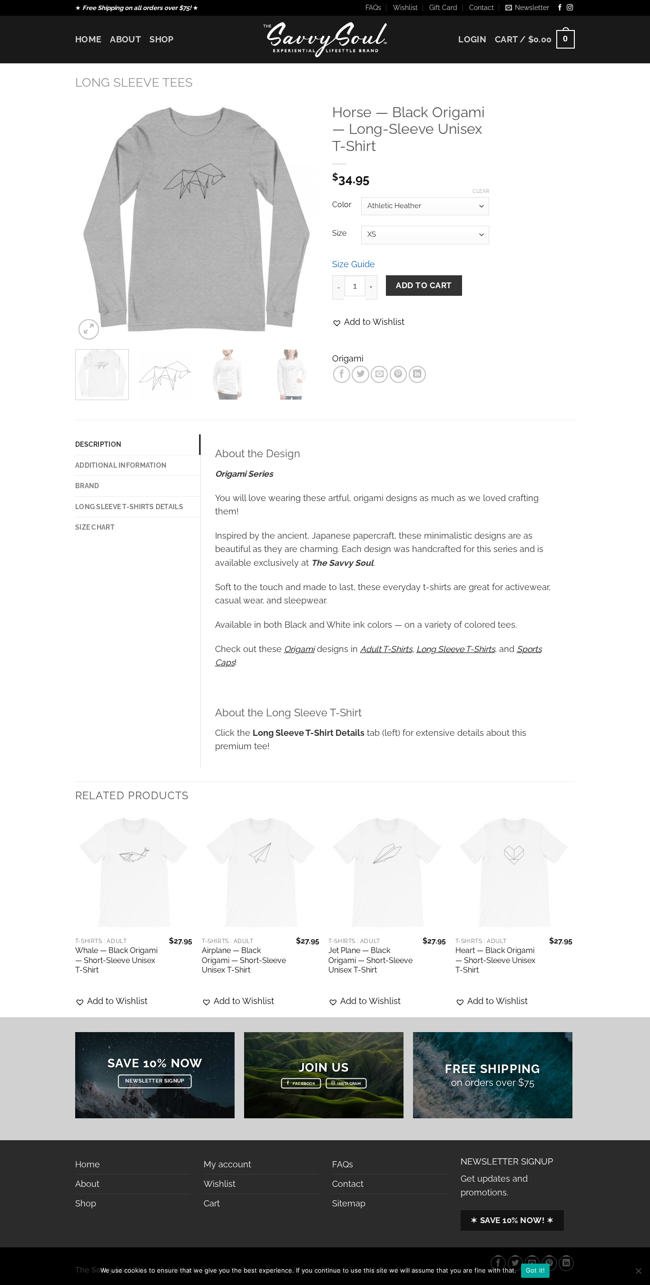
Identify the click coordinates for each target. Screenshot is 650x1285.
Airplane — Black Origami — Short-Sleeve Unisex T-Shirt (244, 960)
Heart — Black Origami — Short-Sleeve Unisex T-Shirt (495, 960)
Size (339, 234)
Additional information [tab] (121, 465)
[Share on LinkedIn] (417, 374)
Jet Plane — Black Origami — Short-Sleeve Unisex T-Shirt (370, 960)
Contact (481, 7)
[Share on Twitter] (360, 374)
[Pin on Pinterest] (398, 374)
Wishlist (405, 7)
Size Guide (353, 264)
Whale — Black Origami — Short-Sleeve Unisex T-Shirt (116, 960)
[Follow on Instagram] (570, 7)
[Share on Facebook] (341, 374)
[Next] (301, 220)
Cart (212, 1203)
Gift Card (443, 7)
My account (227, 1164)
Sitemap (348, 1203)
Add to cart (424, 285)
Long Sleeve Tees (134, 82)
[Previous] (91, 220)
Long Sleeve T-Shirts (455, 649)
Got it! (535, 1270)
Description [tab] (98, 444)
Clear (481, 191)
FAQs (373, 7)
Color (342, 205)
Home (88, 39)
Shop (161, 39)
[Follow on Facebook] (560, 7)
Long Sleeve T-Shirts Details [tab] (129, 507)
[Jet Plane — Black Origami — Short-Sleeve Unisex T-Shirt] (387, 873)
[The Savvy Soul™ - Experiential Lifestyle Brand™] (325, 39)
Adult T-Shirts (386, 649)
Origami (348, 358)
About (125, 39)
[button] (368, 322)
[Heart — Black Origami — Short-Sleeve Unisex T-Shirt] (514, 873)
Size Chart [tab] (95, 527)
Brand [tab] (87, 486)
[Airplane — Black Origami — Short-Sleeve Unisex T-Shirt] (260, 873)
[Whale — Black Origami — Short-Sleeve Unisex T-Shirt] (134, 873)
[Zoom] (89, 329)
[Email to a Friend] (379, 374)
